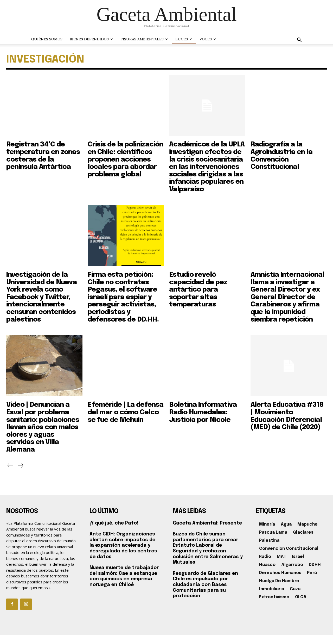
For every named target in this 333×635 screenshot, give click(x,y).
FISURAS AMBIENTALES (142, 39)
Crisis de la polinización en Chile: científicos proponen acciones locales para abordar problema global (125, 159)
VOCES (206, 39)
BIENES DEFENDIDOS (89, 39)
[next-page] (20, 465)
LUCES (181, 39)
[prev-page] (10, 465)
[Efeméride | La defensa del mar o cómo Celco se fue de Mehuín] (126, 365)
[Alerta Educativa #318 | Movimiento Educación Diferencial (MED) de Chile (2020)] (289, 365)
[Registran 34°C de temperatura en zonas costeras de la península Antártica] (44, 105)
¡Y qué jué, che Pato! (113, 523)
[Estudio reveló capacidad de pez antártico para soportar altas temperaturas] (207, 235)
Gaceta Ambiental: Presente (207, 523)
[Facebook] (12, 604)
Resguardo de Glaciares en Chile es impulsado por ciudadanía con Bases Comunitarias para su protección (205, 584)
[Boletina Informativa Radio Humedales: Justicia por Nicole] (207, 365)
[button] (299, 40)
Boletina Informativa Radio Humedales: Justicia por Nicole (203, 412)
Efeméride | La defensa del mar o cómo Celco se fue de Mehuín (125, 412)
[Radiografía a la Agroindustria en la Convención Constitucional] (289, 105)
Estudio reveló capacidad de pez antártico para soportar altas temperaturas (198, 289)
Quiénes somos (46, 39)
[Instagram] (26, 604)
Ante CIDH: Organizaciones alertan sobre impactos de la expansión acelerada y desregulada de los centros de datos (123, 545)
